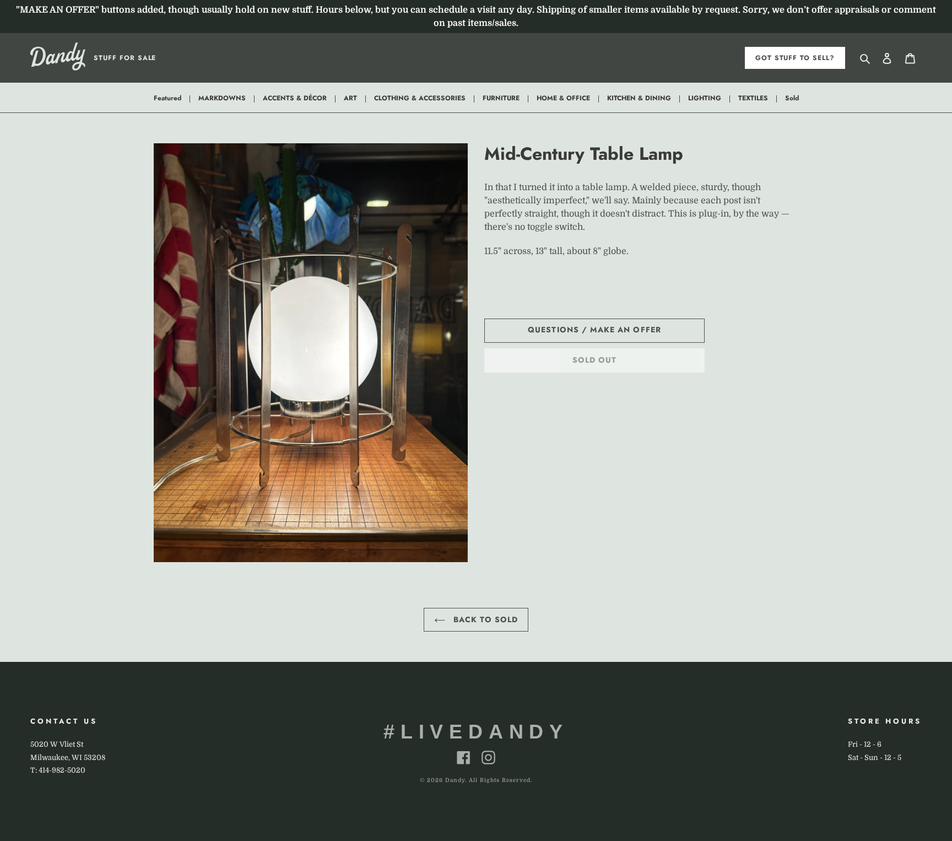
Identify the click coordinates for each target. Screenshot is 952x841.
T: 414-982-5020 (57, 770)
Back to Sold (484, 619)
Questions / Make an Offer (594, 329)
